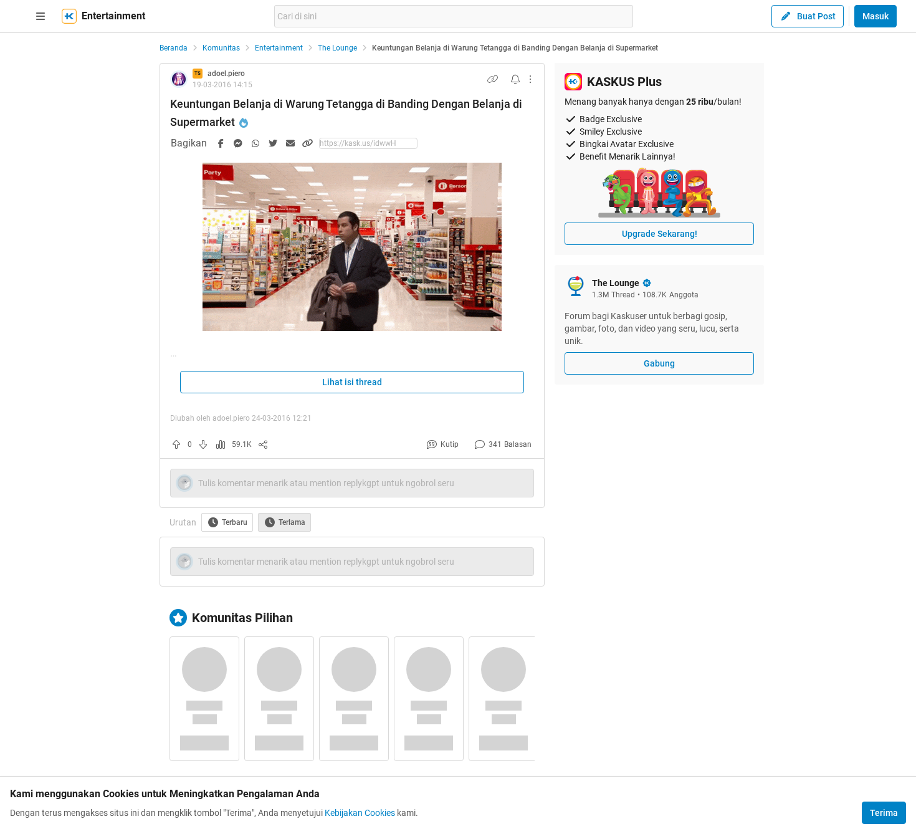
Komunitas (221, 48)
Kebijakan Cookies (360, 813)
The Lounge (337, 48)
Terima (884, 813)
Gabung (659, 363)
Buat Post (816, 16)
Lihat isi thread (352, 382)
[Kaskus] (69, 16)
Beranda (174, 48)
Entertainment (279, 48)
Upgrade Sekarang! (659, 234)
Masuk (875, 16)
